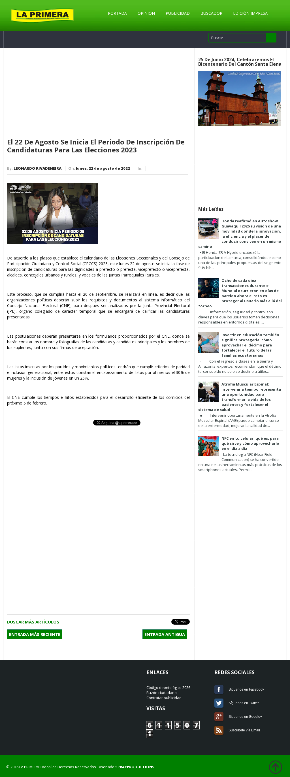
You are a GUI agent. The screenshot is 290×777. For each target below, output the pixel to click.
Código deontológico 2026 (168, 687)
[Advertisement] (98, 93)
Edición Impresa (250, 13)
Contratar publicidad (164, 697)
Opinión (146, 13)
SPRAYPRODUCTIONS (134, 766)
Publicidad (178, 13)
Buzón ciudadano (161, 692)
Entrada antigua (164, 634)
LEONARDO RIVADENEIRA (37, 168)
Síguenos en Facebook (218, 689)
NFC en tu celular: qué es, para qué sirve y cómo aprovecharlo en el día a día (250, 443)
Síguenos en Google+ (218, 716)
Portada (117, 13)
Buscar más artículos (33, 622)
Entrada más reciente (34, 634)
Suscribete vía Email (218, 730)
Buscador (211, 13)
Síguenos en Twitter (218, 703)
